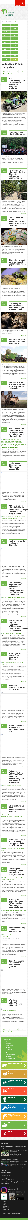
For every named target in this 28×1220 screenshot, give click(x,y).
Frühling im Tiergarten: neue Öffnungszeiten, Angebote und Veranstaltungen (16, 903)
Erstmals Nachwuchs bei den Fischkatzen (17, 687)
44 (17, 73)
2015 (5, 45)
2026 (14, 25)
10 (11, 73)
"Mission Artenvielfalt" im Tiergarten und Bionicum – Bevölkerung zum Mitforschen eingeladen (16, 776)
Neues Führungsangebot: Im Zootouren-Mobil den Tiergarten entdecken (17, 83)
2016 (14, 42)
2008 (14, 56)
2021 (5, 35)
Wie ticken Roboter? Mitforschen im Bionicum (15, 1003)
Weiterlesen (23, 128)
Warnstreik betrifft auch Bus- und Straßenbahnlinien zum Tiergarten (17, 842)
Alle (6, 25)
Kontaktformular (5, 1183)
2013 (5, 49)
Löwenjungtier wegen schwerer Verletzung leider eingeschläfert (16, 306)
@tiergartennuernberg (16, 1192)
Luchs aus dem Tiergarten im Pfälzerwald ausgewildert (15, 466)
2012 (14, 49)
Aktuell (14, 59)
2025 (5, 28)
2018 (14, 38)
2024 (14, 28)
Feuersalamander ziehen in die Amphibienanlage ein (16, 728)
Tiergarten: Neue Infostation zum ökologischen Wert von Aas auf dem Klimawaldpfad (17, 432)
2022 (14, 32)
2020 (14, 35)
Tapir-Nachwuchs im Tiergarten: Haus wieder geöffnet (16, 964)
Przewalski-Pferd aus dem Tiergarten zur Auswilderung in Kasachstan (17, 385)
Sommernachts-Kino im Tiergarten (17, 133)
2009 (5, 56)
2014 (14, 45)
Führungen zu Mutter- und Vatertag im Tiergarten (15, 656)
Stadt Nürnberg (20, 3)
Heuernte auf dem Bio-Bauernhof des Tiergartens (17, 341)
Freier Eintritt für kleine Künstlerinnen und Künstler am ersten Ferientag (17, 221)
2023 (5, 32)
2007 (5, 59)
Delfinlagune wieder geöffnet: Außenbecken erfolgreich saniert (17, 872)
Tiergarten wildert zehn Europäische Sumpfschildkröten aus (17, 263)
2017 (5, 42)
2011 (5, 52)
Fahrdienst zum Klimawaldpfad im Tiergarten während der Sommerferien (17, 174)
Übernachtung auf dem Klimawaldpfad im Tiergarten (17, 809)
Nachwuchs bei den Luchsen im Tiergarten (17, 543)
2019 (5, 38)
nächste (22, 73)
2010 (14, 52)
